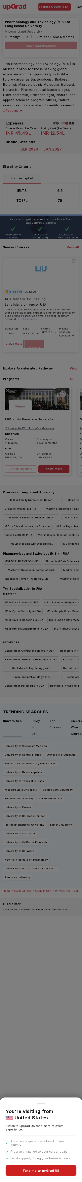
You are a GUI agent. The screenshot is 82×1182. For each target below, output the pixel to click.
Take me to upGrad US (41, 1170)
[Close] (41, 1103)
